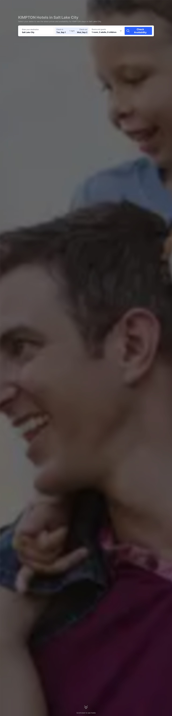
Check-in (59, 29)
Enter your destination (30, 29)
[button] (152, 4)
